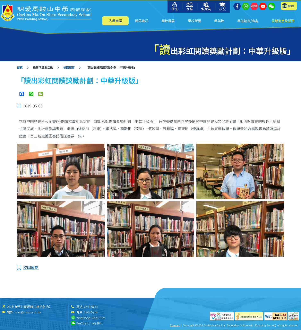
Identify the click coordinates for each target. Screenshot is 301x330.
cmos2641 (96, 323)
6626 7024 (99, 317)
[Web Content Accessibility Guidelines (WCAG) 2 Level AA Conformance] (275, 316)
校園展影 (69, 67)
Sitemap (175, 325)
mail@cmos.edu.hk (28, 312)
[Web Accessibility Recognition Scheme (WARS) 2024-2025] (293, 316)
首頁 (20, 67)
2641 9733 (91, 306)
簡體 (291, 6)
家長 (189, 8)
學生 (175, 8)
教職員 (206, 8)
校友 (222, 8)
